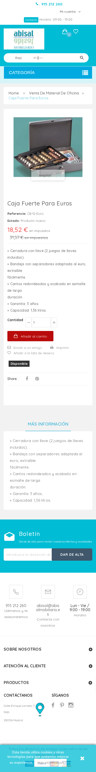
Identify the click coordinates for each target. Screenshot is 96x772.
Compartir (27, 379)
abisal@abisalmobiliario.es (48, 610)
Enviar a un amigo (28, 348)
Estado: (13, 221)
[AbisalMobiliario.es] (24, 39)
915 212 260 (16, 605)
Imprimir (62, 348)
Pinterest (37, 379)
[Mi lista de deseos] (75, 33)
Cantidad (15, 320)
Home (14, 93)
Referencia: (16, 213)
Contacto (31, 20)
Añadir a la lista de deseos (34, 353)
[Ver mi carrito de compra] (64, 32)
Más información (50, 763)
